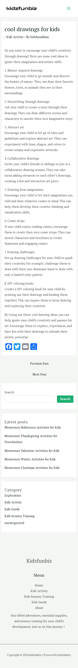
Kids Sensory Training (20, 516)
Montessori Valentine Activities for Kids (32, 451)
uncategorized (14, 523)
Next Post (39, 374)
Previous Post (39, 364)
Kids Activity (15, 37)
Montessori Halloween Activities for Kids (33, 427)
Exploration (13, 495)
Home (39, 585)
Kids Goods (12, 509)
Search (9, 392)
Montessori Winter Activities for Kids (30, 459)
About (39, 608)
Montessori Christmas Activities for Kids (32, 468)
